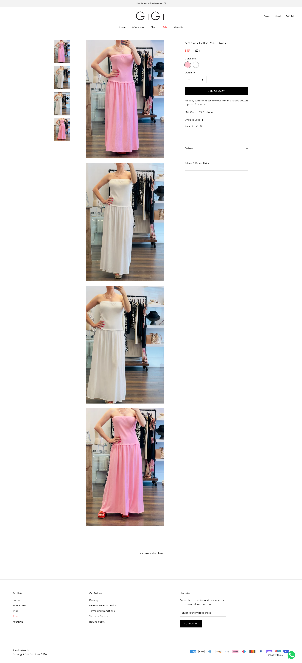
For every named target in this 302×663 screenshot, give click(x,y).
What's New (138, 27)
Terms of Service (99, 616)
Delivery (189, 148)
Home (122, 27)
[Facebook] (193, 126)
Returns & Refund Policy (197, 163)
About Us (178, 27)
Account (267, 15)
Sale (165, 27)
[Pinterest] (201, 126)
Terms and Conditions (102, 611)
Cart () (290, 16)
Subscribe (191, 623)
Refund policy (97, 621)
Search (278, 15)
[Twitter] (197, 126)
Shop (153, 27)
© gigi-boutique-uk (20, 649)
